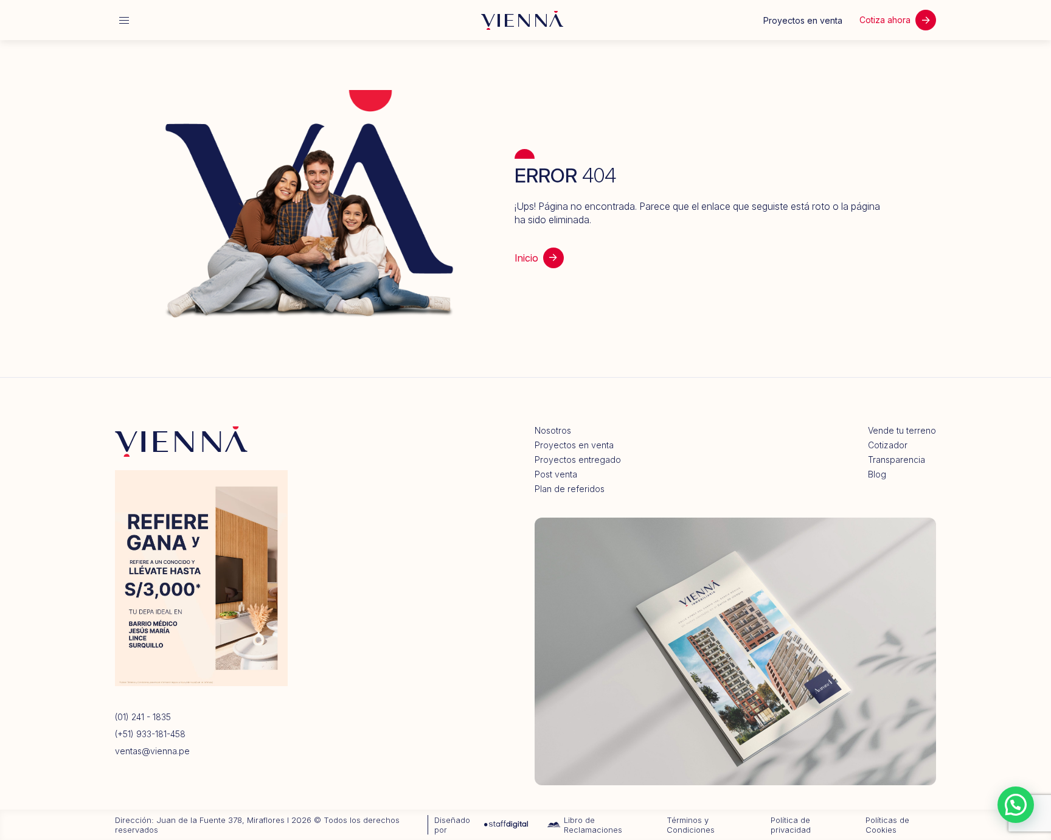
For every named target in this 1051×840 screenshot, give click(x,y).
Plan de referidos (570, 489)
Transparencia (896, 460)
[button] (1015, 804)
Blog (877, 474)
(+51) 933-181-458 (150, 734)
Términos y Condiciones (691, 825)
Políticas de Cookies (887, 825)
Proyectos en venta (574, 445)
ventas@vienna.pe (152, 751)
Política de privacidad (791, 825)
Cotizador (887, 445)
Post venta (556, 474)
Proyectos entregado (578, 460)
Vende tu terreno (902, 430)
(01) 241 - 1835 (143, 717)
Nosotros (553, 430)
